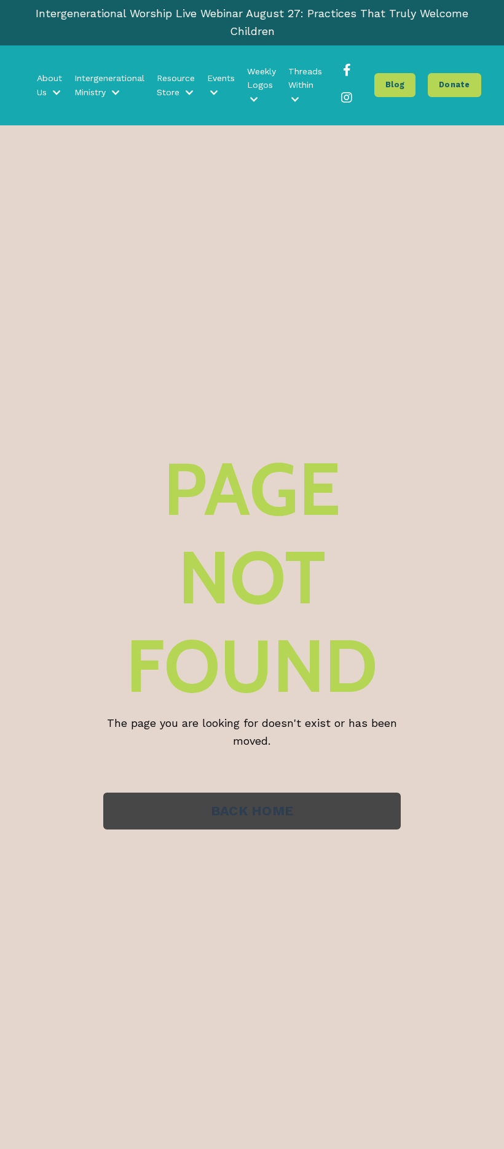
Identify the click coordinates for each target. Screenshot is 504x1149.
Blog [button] (394, 84)
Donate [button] (454, 84)
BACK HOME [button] (252, 810)
